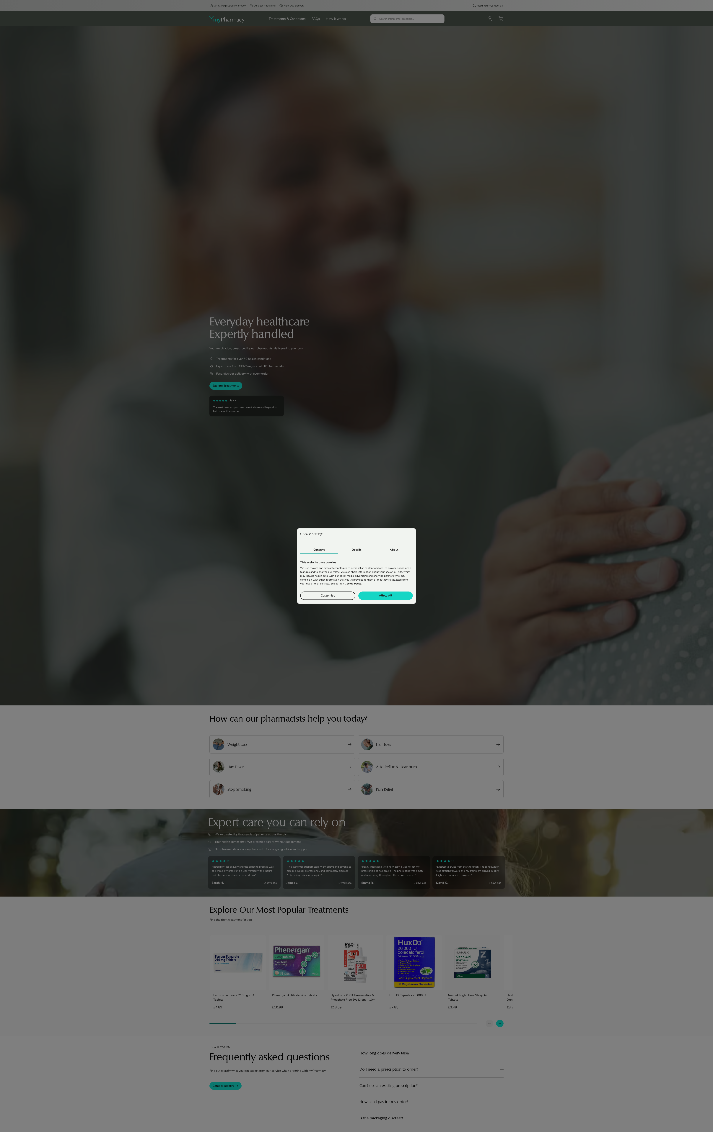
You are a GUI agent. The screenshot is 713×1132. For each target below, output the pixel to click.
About (394, 550)
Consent (319, 550)
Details (357, 550)
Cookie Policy (353, 583)
